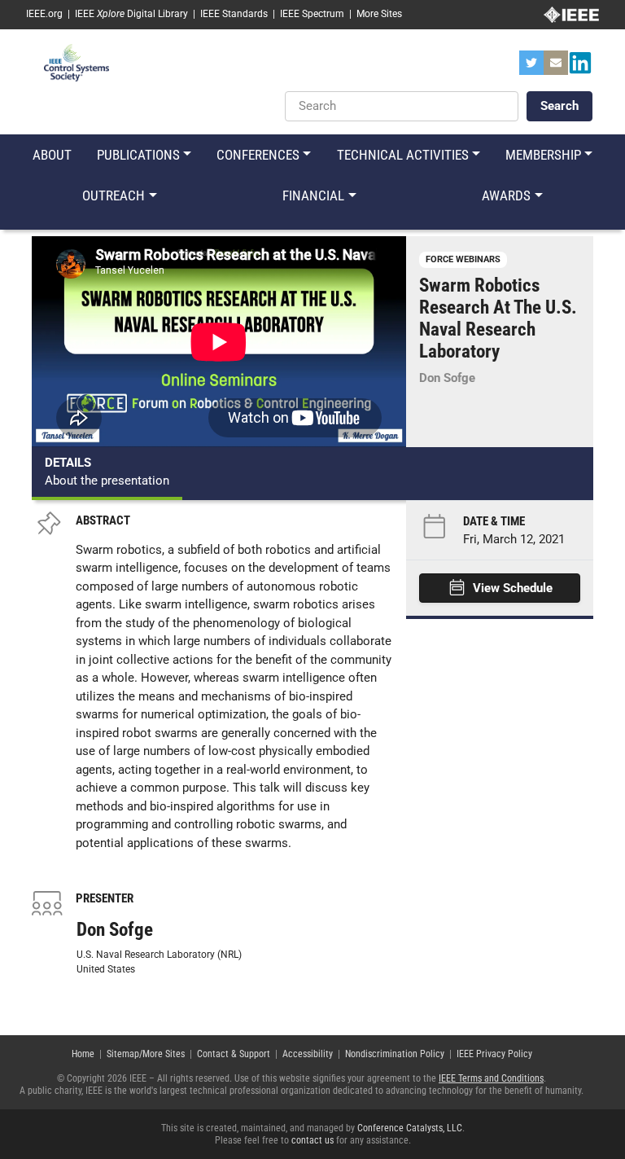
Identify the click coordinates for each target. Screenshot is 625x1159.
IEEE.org (44, 14)
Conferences (257, 155)
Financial (313, 195)
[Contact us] (556, 67)
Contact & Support (233, 1054)
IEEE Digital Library (131, 14)
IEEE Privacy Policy (494, 1054)
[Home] (76, 62)
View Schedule (513, 588)
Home (83, 1054)
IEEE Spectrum (312, 14)
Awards (506, 195)
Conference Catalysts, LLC (409, 1128)
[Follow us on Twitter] (531, 67)
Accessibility (307, 1054)
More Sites (379, 14)
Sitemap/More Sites (146, 1054)
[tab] (107, 473)
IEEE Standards (234, 14)
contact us (312, 1140)
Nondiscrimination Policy (394, 1054)
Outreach (113, 195)
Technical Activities (403, 155)
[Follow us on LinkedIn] (580, 67)
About (52, 155)
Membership (543, 155)
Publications (138, 155)
